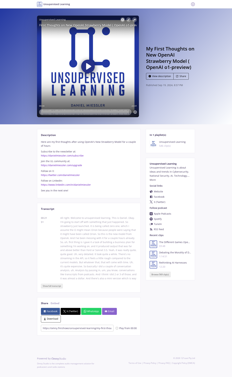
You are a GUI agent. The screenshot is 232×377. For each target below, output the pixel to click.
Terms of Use (135, 363)
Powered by (44, 358)
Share (183, 76)
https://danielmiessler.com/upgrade (61, 165)
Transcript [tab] (47, 209)
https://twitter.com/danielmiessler (60, 175)
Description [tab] (48, 135)
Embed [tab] (55, 303)
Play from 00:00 (128, 328)
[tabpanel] (89, 166)
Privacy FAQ (164, 363)
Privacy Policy (150, 363)
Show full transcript (52, 286)
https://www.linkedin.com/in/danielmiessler (66, 184)
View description (161, 76)
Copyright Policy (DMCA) (183, 363)
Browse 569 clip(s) (160, 274)
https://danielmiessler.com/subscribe (62, 155)
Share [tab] (44, 303)
